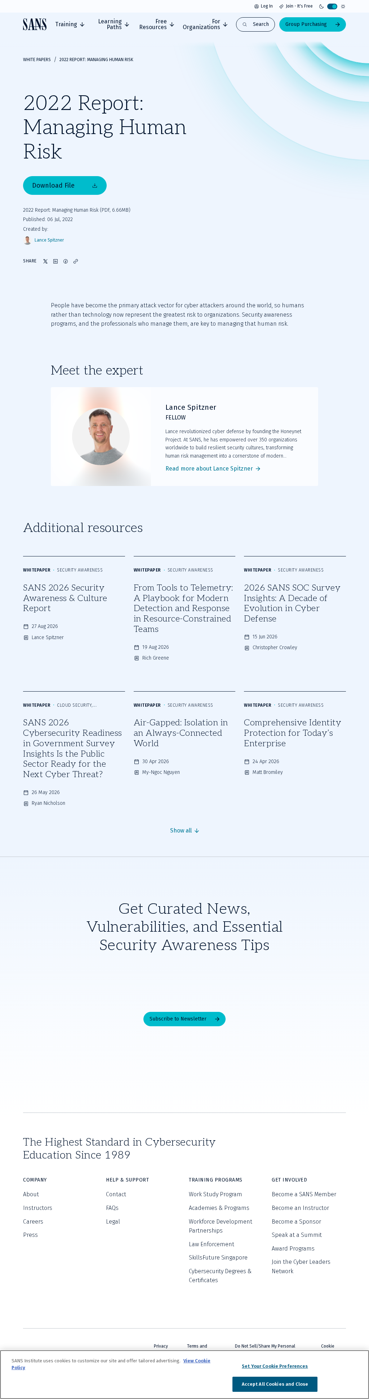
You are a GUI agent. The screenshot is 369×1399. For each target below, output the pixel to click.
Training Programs (216, 1180)
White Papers (37, 59)
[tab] (69, 24)
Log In (267, 6)
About (31, 1194)
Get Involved (289, 1180)
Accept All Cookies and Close (275, 1384)
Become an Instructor (300, 1208)
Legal (113, 1221)
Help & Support (127, 1180)
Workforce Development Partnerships (220, 1226)
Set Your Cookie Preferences (275, 1366)
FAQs (112, 1208)
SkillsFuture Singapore (218, 1257)
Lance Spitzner (49, 240)
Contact (116, 1194)
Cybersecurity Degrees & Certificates (220, 1276)
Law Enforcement (211, 1244)
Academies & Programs (219, 1208)
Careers (33, 1221)
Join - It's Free (299, 6)
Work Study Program (215, 1194)
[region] (184, 1374)
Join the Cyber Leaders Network (301, 1266)
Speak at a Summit (297, 1234)
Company (35, 1180)
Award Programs (293, 1248)
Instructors (37, 1208)
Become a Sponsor (296, 1221)
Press (30, 1234)
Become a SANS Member (304, 1194)
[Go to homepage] (34, 24)
